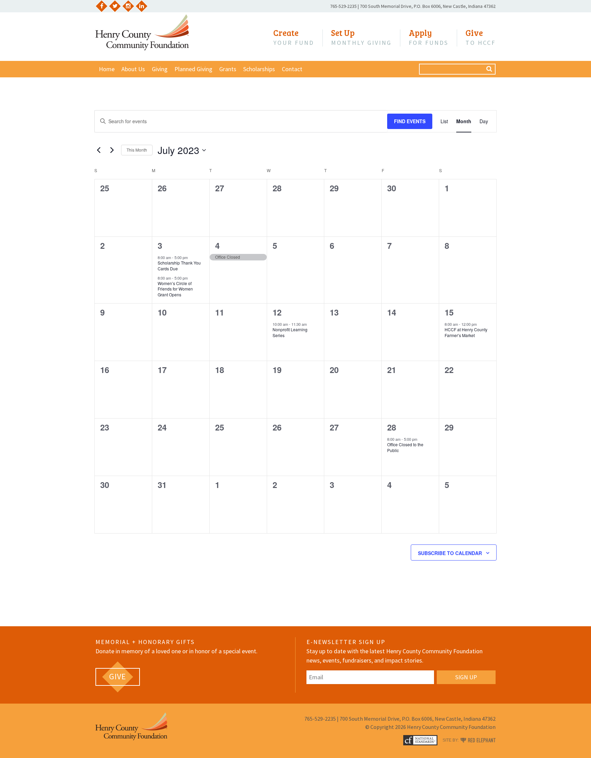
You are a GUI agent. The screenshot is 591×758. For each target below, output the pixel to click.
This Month (137, 150)
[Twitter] (115, 6)
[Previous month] (98, 150)
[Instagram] (128, 6)
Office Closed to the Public (405, 447)
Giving (160, 69)
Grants (227, 69)
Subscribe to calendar (450, 553)
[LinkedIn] (141, 6)
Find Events (409, 121)
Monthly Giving (361, 37)
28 (391, 427)
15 (449, 312)
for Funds (428, 37)
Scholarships (259, 69)
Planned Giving (193, 69)
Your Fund (293, 37)
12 (277, 312)
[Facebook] (101, 6)
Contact (292, 69)
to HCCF (480, 37)
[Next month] (112, 150)
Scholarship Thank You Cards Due (179, 265)
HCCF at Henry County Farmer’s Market (466, 332)
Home (107, 69)
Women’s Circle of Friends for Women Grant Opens (175, 288)
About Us (133, 69)
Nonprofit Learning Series (290, 332)
